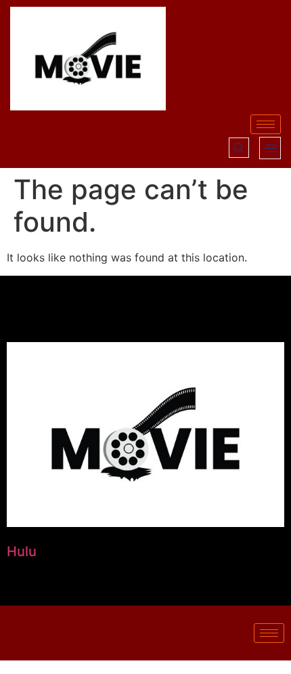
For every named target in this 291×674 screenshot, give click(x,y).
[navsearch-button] (239, 148)
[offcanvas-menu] (270, 148)
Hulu (22, 551)
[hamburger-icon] (265, 124)
